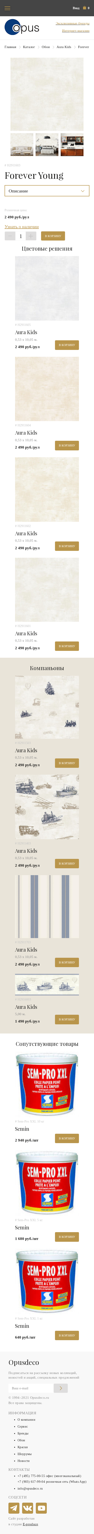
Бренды (23, 1433)
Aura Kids (64, 47)
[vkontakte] (28, 1508)
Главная (10, 47)
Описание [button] (18, 190)
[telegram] (14, 1508)
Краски (23, 1447)
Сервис (23, 1426)
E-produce (30, 1524)
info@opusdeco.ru (30, 1488)
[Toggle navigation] (7, 8)
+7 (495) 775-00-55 (31, 1476)
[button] (86, 8)
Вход (76, 8)
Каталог (29, 47)
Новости (24, 1461)
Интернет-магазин (75, 30)
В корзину (53, 236)
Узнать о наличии (22, 226)
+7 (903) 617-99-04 (31, 1481)
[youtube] (41, 1508)
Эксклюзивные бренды (72, 23)
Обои (46, 47)
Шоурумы (25, 1454)
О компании (26, 1419)
